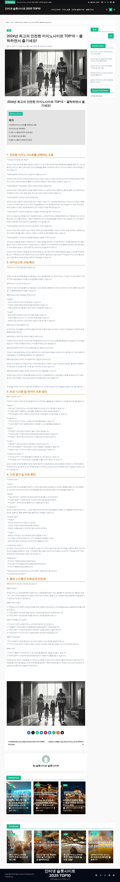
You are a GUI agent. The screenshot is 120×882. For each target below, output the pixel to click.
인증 (50, 46)
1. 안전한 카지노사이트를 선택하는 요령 (22, 125)
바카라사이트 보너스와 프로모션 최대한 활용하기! (101, 857)
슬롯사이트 (90, 9)
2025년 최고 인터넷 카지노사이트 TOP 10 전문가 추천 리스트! (45, 802)
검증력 (12, 834)
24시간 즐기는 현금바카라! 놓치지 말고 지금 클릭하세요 (46, 857)
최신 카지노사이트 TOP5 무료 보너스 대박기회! (18, 857)
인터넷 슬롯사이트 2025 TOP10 (22, 8)
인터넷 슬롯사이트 (78, 9)
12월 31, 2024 (67, 810)
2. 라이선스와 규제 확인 (17, 129)
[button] (114, 9)
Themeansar (9, 877)
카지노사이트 (56, 9)
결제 (42, 46)
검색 (94, 29)
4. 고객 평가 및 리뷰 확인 (17, 136)
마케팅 (94, 834)
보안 (9, 30)
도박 (38, 834)
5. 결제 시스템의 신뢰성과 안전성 (20, 140)
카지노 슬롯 (66, 9)
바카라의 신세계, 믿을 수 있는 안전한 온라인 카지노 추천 (73, 802)
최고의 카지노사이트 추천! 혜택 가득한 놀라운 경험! (72, 857)
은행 (65, 834)
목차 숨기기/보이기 (15, 114)
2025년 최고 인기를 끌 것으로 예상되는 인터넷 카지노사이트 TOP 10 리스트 (19, 804)
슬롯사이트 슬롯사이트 (19, 46)
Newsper (29, 874)
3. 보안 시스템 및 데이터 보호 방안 (21, 132)
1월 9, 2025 (12, 810)
